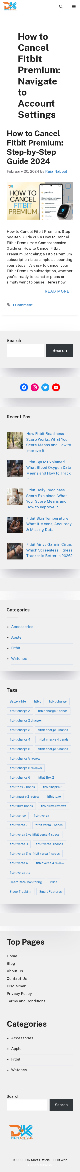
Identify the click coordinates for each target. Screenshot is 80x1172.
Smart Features (50, 891)
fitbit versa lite (20, 872)
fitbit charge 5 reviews (26, 768)
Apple (16, 637)
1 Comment (23, 305)
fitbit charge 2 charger (26, 720)
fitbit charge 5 (20, 749)
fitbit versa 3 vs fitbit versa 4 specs (35, 853)
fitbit (37, 701)
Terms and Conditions (26, 1001)
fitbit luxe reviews (53, 806)
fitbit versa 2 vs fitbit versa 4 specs (35, 834)
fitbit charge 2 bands (53, 711)
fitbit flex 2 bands (22, 787)
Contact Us (17, 978)
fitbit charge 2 (20, 711)
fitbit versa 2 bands (49, 825)
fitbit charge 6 (20, 777)
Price (53, 882)
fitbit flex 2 (46, 777)
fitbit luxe (54, 796)
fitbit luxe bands (21, 806)
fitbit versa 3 (19, 844)
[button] (61, 6)
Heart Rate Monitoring (26, 882)
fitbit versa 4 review (50, 863)
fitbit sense (18, 815)
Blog (11, 963)
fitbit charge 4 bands (53, 739)
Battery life (18, 701)
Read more (57, 291)
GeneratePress (40, 1165)
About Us (15, 971)
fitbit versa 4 (19, 863)
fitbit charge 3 (20, 730)
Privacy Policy (19, 993)
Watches (19, 658)
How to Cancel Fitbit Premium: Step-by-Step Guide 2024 (35, 147)
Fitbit (15, 648)
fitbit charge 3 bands (53, 730)
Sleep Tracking (21, 891)
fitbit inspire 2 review (24, 796)
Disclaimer (16, 986)
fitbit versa (41, 815)
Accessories (22, 626)
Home (12, 956)
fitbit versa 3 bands (49, 844)
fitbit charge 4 (20, 739)
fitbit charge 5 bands (53, 749)
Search (14, 340)
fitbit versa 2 (19, 825)
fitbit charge (58, 701)
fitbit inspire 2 (52, 787)
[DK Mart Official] (10, 6)
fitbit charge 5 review (25, 758)
